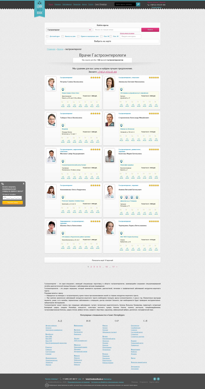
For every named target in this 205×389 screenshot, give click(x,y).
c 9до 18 (91, 141)
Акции (84, 4)
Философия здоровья (126, 165)
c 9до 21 (150, 213)
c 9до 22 (121, 105)
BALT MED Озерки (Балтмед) (129, 237)
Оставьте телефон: (9, 194)
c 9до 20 (62, 105)
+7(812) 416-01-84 (107, 71)
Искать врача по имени (127, 33)
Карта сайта (154, 382)
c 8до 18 (91, 177)
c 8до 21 (62, 211)
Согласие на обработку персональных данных (107, 382)
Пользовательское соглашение (79, 382)
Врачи (51, 4)
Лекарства (77, 4)
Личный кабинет (156, 7)
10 (106, 267)
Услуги (90, 4)
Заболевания (67, 4)
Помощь (134, 382)
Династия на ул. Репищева (128, 201)
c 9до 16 (97, 177)
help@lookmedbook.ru (94, 379)
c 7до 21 (121, 139)
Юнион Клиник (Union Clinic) (70, 93)
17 (113, 267)
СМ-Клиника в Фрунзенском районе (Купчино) (76, 237)
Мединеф (65, 129)
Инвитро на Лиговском (127, 129)
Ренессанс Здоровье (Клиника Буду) (73, 201)
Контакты (107, 379)
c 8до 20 (62, 141)
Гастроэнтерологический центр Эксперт (74, 165)
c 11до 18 (150, 177)
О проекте (144, 382)
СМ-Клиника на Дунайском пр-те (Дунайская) (134, 93)
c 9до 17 (91, 105)
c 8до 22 (62, 247)
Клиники (58, 4)
